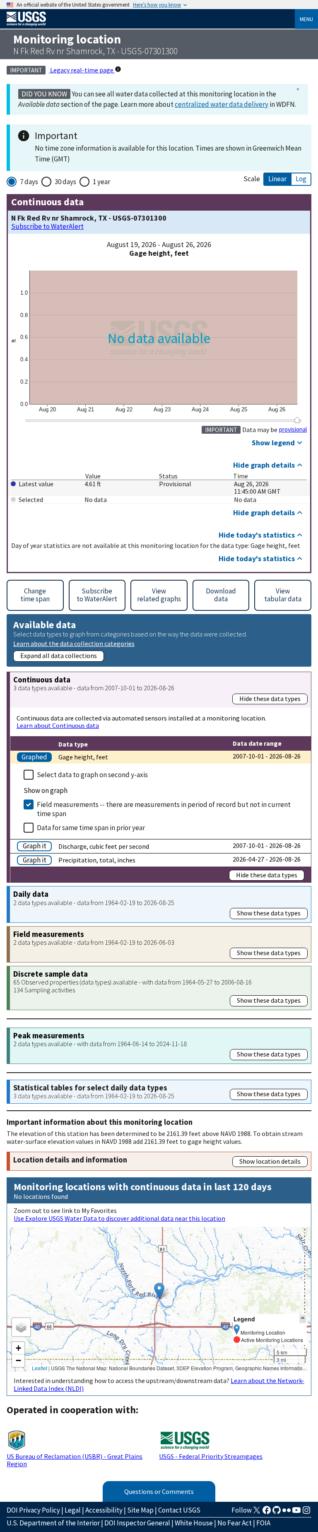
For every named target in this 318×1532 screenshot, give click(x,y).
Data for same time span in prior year (91, 827)
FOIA (263, 1522)
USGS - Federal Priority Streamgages (211, 1456)
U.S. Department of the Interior (53, 1522)
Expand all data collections (58, 655)
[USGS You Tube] (296, 1512)
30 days (65, 181)
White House (194, 1522)
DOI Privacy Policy (33, 1510)
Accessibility (104, 1510)
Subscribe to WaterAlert (47, 227)
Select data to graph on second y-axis (92, 774)
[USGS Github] (277, 1512)
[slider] (297, 420)
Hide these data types (270, 698)
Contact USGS (179, 1510)
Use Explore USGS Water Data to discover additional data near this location (119, 1218)
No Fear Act (234, 1522)
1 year (101, 181)
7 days (29, 181)
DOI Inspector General (137, 1522)
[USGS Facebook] (267, 1512)
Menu (306, 19)
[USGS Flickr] (287, 1512)
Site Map (140, 1510)
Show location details (270, 1161)
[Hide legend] (302, 1319)
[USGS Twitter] (257, 1512)
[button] (159, 1290)
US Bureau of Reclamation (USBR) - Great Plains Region (74, 1460)
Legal (73, 1510)
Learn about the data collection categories (74, 643)
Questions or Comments (159, 1491)
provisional (293, 429)
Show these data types (269, 913)
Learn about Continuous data (58, 725)
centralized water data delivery (221, 104)
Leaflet (39, 1367)
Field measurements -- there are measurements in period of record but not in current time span (164, 809)
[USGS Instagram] (306, 1512)
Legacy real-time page (82, 70)
